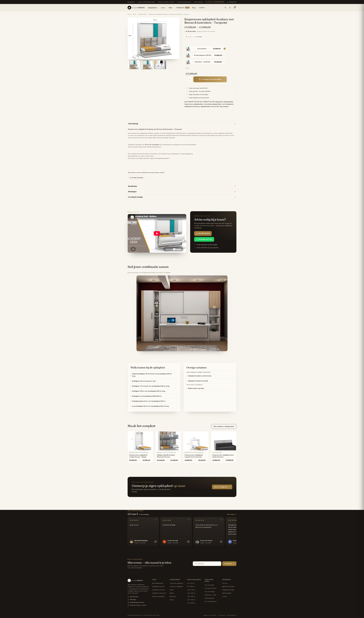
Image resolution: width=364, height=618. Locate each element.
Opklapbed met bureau (192, 106)
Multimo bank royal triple (196, 388)
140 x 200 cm (191, 593)
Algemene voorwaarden (209, 615)
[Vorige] (130, 38)
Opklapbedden (152, 8)
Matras (172, 600)
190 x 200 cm (191, 603)
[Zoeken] (225, 8)
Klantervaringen (226, 593)
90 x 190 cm (191, 583)
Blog (193, 8)
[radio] (206, 49)
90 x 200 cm (191, 586)
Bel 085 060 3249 (204, 233)
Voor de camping (210, 591)
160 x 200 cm (191, 600)
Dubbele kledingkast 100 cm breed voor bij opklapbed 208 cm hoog (152, 375)
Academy (226, 106)
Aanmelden (229, 564)
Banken (172, 593)
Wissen (187, 68)
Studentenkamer (209, 598)
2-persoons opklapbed (176, 586)
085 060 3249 (232, 2)
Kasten (172, 590)
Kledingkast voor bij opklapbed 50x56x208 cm (147, 396)
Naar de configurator (222, 487)
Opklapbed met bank (158, 590)
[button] (156, 305)
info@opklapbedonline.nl (137, 602)
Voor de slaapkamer (211, 601)
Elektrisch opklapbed (158, 596)
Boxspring (172, 596)
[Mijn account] (230, 8)
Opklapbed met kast (158, 586)
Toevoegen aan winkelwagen (211, 79)
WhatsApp (133, 599)
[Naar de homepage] (138, 580)
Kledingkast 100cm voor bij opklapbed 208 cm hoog (148, 391)
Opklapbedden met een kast (209, 106)
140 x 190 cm (191, 590)
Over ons (225, 583)
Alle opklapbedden (157, 583)
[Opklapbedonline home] (136, 7)
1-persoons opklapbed (176, 583)
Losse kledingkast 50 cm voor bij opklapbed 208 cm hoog (150, 406)
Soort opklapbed (227, 104)
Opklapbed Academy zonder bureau (199, 376)
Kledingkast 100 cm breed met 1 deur (144, 381)
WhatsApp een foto (205, 239)
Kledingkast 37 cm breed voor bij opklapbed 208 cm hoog (150, 386)
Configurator (182, 7)
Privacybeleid (221, 615)
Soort (163, 8)
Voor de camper (209, 585)
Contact (201, 7)
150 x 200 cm (191, 596)
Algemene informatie (228, 586)
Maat (170, 8)
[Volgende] (176, 38)
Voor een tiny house (210, 588)
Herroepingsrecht (231, 615)
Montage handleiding (137, 177)
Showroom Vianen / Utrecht (138, 605)
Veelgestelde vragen (228, 590)
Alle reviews (231, 514)
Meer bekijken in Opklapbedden (224, 426)
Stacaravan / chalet (210, 595)
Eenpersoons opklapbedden (193, 104)
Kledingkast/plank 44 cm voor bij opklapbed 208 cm (148, 401)
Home (129, 14)
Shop (134, 14)
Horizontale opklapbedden (212, 104)
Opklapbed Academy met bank (198, 381)
